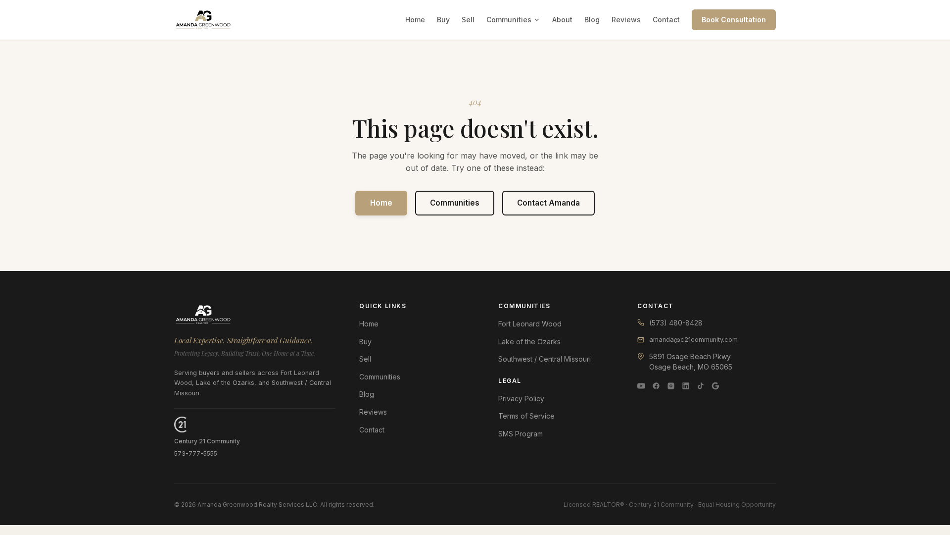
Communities (508, 19)
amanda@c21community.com (693, 339)
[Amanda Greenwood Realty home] (203, 20)
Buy (443, 19)
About (562, 19)
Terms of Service (526, 416)
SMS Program (520, 433)
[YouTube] (641, 386)
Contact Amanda (548, 203)
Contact (666, 19)
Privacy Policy (521, 398)
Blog (592, 19)
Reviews (626, 19)
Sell (468, 19)
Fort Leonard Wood (530, 324)
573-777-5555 (195, 453)
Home (415, 19)
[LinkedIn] (686, 386)
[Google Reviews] (715, 386)
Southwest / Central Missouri (544, 359)
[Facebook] (656, 386)
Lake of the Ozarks (529, 341)
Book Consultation (734, 19)
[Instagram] (671, 386)
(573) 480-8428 (676, 323)
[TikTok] (701, 386)
